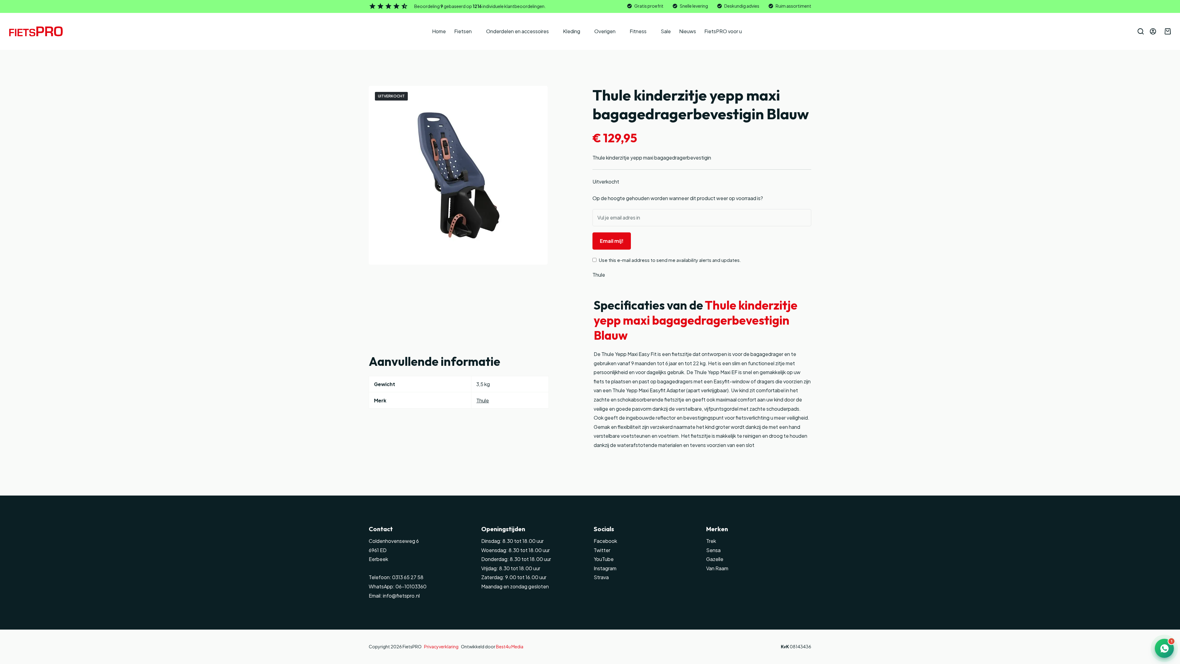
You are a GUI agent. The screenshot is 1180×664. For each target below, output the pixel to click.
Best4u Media (509, 646)
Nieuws (687, 31)
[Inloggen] (1153, 31)
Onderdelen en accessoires (517, 31)
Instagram (605, 568)
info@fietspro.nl (401, 595)
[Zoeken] (1141, 31)
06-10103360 (411, 586)
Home (439, 31)
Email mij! (611, 241)
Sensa (713, 550)
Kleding (571, 31)
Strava (601, 577)
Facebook (605, 541)
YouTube (604, 559)
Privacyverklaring (441, 646)
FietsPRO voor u (723, 31)
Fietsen (463, 31)
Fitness (638, 31)
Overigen (605, 31)
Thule (598, 274)
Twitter (602, 550)
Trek (711, 541)
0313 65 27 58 (407, 577)
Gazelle (714, 559)
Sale (666, 31)
